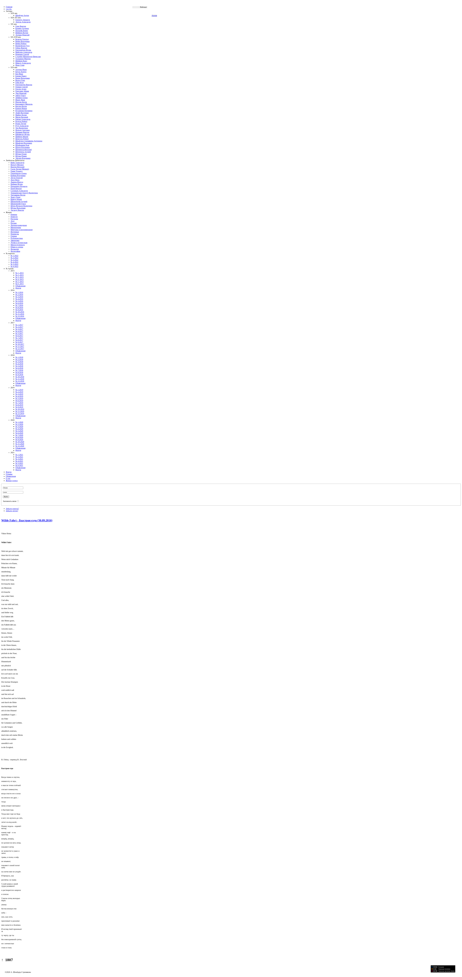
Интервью (15, 232)
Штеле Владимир (22, 147)
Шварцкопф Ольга (18, 204)
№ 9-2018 (19, 375)
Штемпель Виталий (23, 150)
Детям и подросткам (19, 243)
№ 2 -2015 (19, 275)
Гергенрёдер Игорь (23, 50)
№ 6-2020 (19, 433)
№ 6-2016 (19, 303)
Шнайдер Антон (22, 15)
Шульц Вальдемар (18, 208)
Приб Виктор (16, 189)
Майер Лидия (21, 115)
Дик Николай (20, 93)
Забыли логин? (12, 511)
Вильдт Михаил (17, 165)
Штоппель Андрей (23, 152)
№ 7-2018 (19, 370)
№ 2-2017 (19, 327)
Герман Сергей (21, 87)
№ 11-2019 (19, 411)
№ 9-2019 (19, 407)
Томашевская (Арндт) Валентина (24, 193)
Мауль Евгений (21, 117)
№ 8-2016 (19, 308)
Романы (14, 214)
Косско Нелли (21, 106)
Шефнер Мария (21, 137)
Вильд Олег (20, 80)
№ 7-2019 (19, 403)
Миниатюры (16, 227)
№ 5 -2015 (19, 282)
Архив (154, 16)
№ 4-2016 (19, 299)
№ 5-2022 (14, 264)
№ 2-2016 (19, 295)
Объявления (20, 286)
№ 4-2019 (19, 396)
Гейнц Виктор (21, 48)
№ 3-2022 (14, 260)
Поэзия (13, 223)
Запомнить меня (9, 501)
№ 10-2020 (19, 442)
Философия (15, 251)
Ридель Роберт (21, 121)
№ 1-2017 (19, 325)
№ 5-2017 (19, 333)
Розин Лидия (20, 124)
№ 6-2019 (19, 401)
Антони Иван (21, 70)
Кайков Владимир (18, 176)
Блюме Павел (20, 76)
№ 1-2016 (19, 292)
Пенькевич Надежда (19, 186)
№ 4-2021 (19, 461)
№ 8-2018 (19, 372)
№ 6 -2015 (19, 284)
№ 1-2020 (19, 422)
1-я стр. (9, 9)
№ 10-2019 (19, 409)
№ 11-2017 (19, 346)
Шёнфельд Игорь (22, 134)
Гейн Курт (19, 82)
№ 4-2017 (19, 331)
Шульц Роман (21, 156)
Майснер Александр (23, 52)
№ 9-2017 (19, 342)
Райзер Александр (22, 119)
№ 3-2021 (19, 459)
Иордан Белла (21, 102)
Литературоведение (19, 225)
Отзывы (9, 474)
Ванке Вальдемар (22, 78)
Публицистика (17, 238)
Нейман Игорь (17, 184)
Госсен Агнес (20, 89)
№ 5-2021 (19, 463)
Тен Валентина (21, 128)
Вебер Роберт (20, 44)
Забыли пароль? (12, 509)
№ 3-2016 (19, 297)
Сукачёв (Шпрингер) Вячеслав (28, 57)
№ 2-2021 (19, 457)
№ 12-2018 (19, 381)
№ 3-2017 (19, 329)
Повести (14, 217)
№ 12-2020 (19, 446)
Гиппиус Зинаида (22, 20)
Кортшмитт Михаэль (23, 104)
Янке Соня (19, 65)
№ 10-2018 (19, 377)
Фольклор (15, 249)
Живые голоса (12, 481)
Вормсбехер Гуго (22, 46)
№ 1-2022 (14, 256)
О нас (8, 478)
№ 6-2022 (14, 266)
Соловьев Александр (19, 191)
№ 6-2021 (19, 465)
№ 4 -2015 (19, 279)
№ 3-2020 (19, 427)
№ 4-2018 (19, 364)
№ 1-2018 (19, 357)
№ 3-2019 (19, 394)
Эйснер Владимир (22, 158)
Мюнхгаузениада (18, 245)
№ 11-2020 (19, 444)
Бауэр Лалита (20, 72)
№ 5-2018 (19, 366)
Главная (9, 7)
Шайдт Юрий (16, 199)
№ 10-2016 (19, 312)
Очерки (14, 236)
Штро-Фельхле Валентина (21, 206)
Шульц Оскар (21, 154)
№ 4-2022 (14, 262)
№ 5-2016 (19, 301)
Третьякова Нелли (18, 195)
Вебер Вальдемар (22, 41)
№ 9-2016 (19, 310)
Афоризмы (15, 240)
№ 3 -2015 (19, 277)
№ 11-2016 (19, 314)
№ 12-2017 (19, 349)
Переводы (15, 234)
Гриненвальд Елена (19, 173)
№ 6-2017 (19, 336)
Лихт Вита (15, 180)
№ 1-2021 (19, 455)
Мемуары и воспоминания (21, 230)
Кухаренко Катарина (23, 111)
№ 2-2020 (19, 424)
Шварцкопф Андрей (19, 201)
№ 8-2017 (19, 340)
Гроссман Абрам (22, 91)
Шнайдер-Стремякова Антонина (28, 141)
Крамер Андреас (22, 28)
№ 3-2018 (19, 362)
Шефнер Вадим (21, 33)
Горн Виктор (20, 26)
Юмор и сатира (17, 247)
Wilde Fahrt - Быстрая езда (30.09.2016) (26, 520)
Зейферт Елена (21, 98)
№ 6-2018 (19, 368)
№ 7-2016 (19, 305)
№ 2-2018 (19, 359)
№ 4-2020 (19, 429)
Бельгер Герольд (22, 39)
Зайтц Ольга (20, 95)
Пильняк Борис (21, 31)
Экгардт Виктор (17, 210)
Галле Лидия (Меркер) (20, 169)
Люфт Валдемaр (22, 113)
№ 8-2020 (19, 437)
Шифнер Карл (21, 61)
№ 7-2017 (19, 338)
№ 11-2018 (19, 379)
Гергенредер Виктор (23, 85)
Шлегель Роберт (22, 139)
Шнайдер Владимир (23, 143)
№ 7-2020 (19, 435)
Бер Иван (19, 74)
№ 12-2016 (19, 316)
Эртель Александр (23, 22)
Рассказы (14, 219)
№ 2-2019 (19, 392)
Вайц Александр (17, 163)
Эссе (12, 221)
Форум (18, 288)
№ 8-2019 (19, 405)
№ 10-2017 (19, 344)
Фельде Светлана (22, 130)
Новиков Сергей (22, 54)
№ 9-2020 (19, 439)
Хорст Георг (16, 197)
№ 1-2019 (19, 390)
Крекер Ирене (21, 108)
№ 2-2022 (14, 258)
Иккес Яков (20, 100)
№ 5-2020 (19, 431)
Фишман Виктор (22, 132)
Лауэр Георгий (17, 178)
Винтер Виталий (17, 167)
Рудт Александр (22, 126)
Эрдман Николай (22, 35)
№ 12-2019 (19, 414)
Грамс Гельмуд (16, 171)
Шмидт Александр (23, 63)
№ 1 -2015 (19, 273)
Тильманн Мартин (23, 59)
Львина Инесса (17, 182)
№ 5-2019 (19, 398)
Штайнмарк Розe (22, 145)
